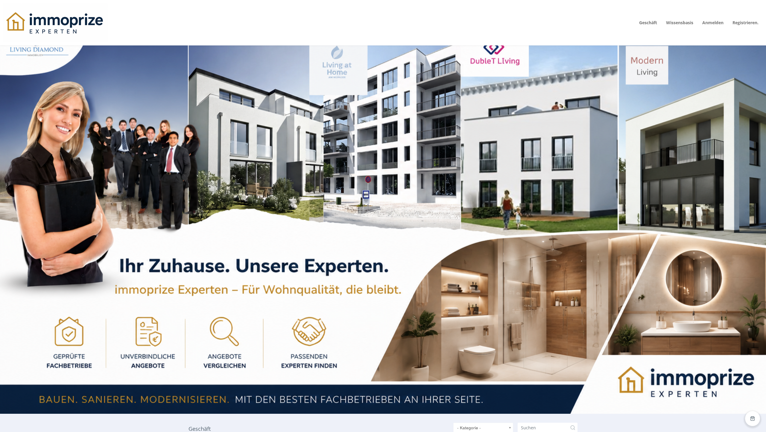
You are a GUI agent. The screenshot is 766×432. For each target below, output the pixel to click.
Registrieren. (745, 22)
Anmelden (713, 22)
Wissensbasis (679, 22)
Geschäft (648, 22)
